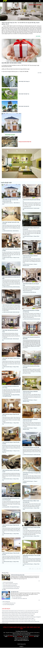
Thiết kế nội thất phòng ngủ (8, 582)
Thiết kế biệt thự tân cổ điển (33, 610)
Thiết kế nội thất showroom (7, 619)
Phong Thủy (5, 572)
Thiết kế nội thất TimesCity (7, 615)
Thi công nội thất (6, 394)
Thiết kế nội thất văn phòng (7, 621)
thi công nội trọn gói (7, 396)
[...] (39, 580)
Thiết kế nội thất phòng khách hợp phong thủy (11, 586)
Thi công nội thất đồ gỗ (6, 616)
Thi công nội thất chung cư (14, 506)
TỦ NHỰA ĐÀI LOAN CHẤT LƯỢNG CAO (19, 598)
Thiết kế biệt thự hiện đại (12, 610)
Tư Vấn (4, 589)
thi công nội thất (36, 621)
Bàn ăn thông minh (6, 601)
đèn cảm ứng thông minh (16, 597)
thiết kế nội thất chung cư (16, 618)
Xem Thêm (38, 36)
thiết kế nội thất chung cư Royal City (18, 612)
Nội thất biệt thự (15, 230)
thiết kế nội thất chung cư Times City (28, 619)
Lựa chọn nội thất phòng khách (8, 604)
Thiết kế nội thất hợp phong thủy (17, 574)
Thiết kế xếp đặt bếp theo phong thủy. (10, 585)
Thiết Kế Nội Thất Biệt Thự (23, 93)
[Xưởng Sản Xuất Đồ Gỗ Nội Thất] (10, 141)
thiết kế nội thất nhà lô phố (7, 618)
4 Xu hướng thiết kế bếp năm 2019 (9, 603)
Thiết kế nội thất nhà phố (7, 312)
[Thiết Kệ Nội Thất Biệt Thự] (10, 93)
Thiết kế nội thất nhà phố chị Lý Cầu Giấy (31, 447)
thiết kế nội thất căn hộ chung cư (18, 621)
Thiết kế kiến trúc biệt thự (8, 202)
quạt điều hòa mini (14, 591)
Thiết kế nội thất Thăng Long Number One (18, 616)
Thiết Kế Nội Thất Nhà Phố (23, 106)
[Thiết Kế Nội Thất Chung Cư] (10, 81)
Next (39, 163)
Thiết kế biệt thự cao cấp (22, 610)
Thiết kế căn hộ (31, 613)
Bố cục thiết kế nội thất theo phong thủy (10, 583)
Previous (3, 163)
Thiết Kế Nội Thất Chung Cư (24, 81)
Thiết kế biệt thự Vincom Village (27, 615)
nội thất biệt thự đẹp (16, 286)
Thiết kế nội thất (5, 610)
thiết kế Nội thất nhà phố (6, 612)
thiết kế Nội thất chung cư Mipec (28, 618)
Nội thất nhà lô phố (16, 312)
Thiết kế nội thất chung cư (7, 257)
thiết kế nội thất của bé (17, 619)
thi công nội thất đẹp (15, 394)
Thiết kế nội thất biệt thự (7, 230)
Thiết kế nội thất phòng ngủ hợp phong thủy (11, 588)
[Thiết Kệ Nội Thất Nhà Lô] (10, 106)
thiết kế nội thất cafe (28, 621)
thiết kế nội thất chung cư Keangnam (33, 616)
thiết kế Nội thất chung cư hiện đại (31, 612)
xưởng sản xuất (5, 622)
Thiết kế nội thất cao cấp (16, 615)
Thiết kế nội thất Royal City (23, 613)
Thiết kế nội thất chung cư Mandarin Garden (10, 613)
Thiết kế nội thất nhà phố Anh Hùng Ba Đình (11, 305)
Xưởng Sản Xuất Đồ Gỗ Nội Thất (24, 141)
